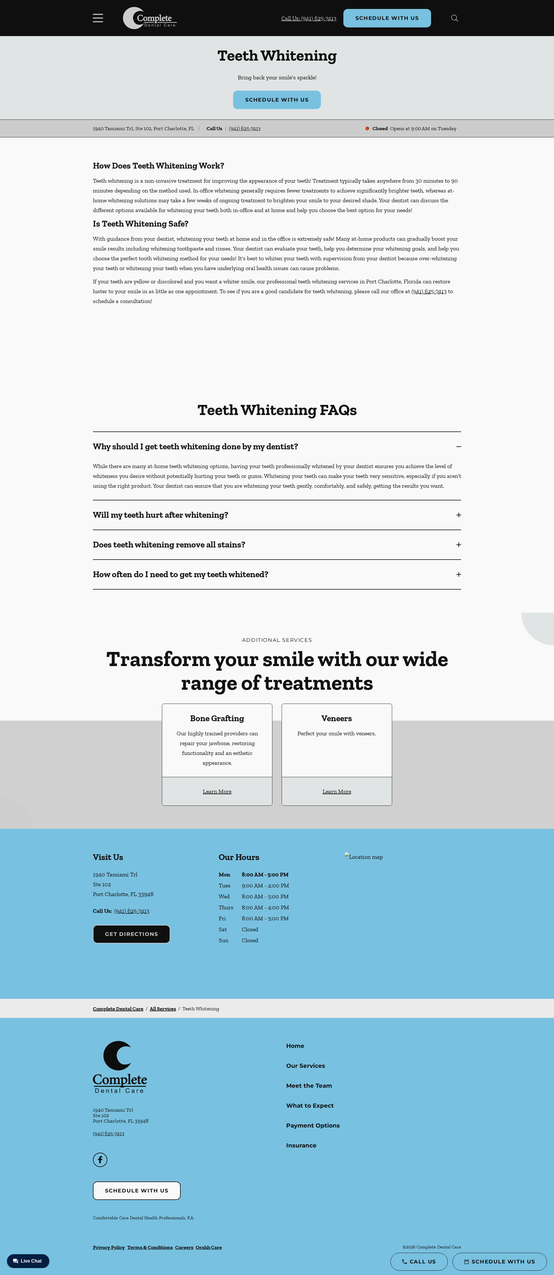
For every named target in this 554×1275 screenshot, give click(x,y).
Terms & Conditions (150, 1247)
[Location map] (403, 914)
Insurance (301, 1145)
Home (295, 1045)
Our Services (305, 1065)
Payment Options (313, 1125)
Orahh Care (209, 1247)
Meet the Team (309, 1085)
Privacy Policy (109, 1247)
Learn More (217, 791)
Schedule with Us (387, 18)
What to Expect (310, 1105)
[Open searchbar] (454, 18)
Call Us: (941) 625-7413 (308, 18)
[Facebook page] (100, 1160)
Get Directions (131, 934)
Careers (184, 1247)
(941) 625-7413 (245, 128)
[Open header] (99, 18)
